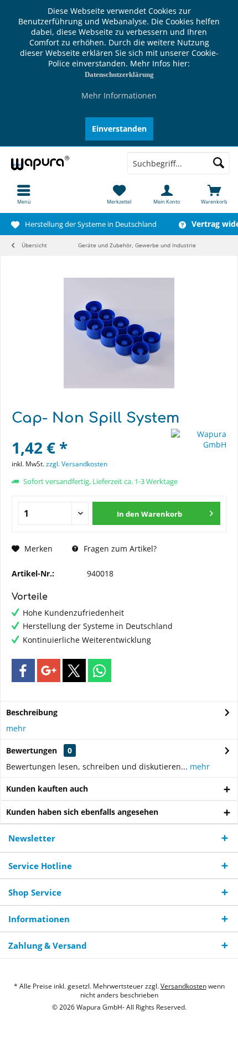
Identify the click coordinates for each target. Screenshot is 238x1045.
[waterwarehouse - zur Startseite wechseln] (59, 163)
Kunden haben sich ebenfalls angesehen (82, 812)
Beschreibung (32, 712)
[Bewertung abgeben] (90, 433)
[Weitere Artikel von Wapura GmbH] (198, 439)
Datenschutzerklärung (119, 74)
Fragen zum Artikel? (119, 548)
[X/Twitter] (74, 670)
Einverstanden (119, 128)
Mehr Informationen (119, 95)
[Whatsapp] (99, 670)
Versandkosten (183, 986)
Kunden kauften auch (47, 788)
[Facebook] (23, 670)
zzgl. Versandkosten (76, 464)
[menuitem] (24, 194)
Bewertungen (31, 750)
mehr (16, 728)
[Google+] (48, 670)
